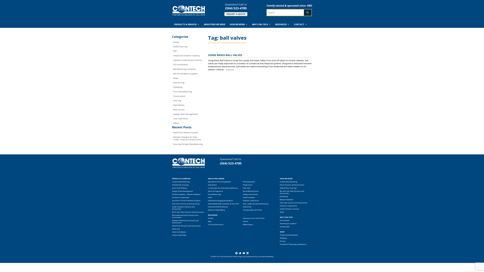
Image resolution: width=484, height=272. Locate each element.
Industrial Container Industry (186, 55)
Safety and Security (250, 194)
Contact (299, 24)
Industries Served (216, 179)
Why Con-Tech (260, 24)
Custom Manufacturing (180, 182)
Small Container (249, 197)
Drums (176, 42)
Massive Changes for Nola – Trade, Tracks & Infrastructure (187, 138)
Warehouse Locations (288, 223)
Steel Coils (176, 229)
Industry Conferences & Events (187, 60)
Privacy (282, 241)
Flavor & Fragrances (215, 191)
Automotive (212, 185)
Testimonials (285, 227)
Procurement (179, 96)
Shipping (283, 238)
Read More (230, 70)
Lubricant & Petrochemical (218, 207)
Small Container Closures (289, 209)
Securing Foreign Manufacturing (188, 144)
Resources (281, 24)
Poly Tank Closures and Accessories (186, 204)
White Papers (248, 224)
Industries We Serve (214, 24)
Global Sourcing (180, 46)
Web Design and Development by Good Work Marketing (253, 257)
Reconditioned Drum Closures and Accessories (185, 216)
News (175, 78)
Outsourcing (178, 82)
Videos (176, 123)
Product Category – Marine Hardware (186, 194)
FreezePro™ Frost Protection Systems (186, 200)
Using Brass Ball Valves (225, 55)
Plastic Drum (247, 185)
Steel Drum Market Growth (185, 132)
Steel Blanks (178, 105)
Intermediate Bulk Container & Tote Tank (223, 204)
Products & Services (185, 24)
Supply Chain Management (185, 114)
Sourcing (177, 100)
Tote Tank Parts (180, 118)
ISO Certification (180, 64)
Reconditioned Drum (251, 191)
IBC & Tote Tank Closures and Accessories (188, 212)
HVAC (210, 197)
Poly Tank (246, 188)
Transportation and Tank (252, 210)
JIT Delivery (284, 196)
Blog (209, 221)
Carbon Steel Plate (179, 235)
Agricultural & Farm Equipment (219, 182)
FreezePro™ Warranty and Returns (293, 244)
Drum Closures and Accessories (292, 185)
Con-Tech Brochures (215, 224)
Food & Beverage (214, 194)
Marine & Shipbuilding (216, 210)
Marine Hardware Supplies (185, 73)
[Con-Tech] (188, 10)
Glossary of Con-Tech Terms (254, 218)
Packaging (177, 87)
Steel (282, 212)
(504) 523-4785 (236, 8)
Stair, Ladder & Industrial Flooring (255, 204)
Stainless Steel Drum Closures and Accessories (185, 221)
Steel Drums (178, 109)
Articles (211, 218)
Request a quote (236, 14)
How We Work (237, 24)
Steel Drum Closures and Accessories (186, 226)
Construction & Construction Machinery (223, 188)
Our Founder (285, 220)
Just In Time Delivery (179, 188)
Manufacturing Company (184, 69)
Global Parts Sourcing (180, 185)
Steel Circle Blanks (179, 232)
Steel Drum (247, 207)
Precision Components (180, 197)
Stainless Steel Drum (251, 200)
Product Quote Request (289, 235)
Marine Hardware (286, 199)
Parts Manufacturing (182, 91)
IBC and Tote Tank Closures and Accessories (292, 192)
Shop (282, 232)
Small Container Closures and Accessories (183, 208)
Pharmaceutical (249, 182)
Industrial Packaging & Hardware (220, 200)
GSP (175, 51)
